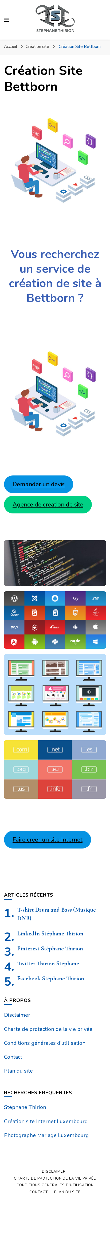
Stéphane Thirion (25, 1107)
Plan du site (18, 1070)
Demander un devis (39, 484)
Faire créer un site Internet (47, 839)
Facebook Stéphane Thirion (50, 978)
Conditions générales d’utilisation (44, 1043)
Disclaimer (17, 1015)
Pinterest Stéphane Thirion (50, 948)
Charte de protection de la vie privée (48, 1029)
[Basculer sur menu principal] (6, 20)
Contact (13, 1057)
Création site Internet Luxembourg (46, 1121)
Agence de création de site (48, 504)
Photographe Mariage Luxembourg (46, 1135)
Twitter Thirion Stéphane (48, 963)
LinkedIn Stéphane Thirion (50, 933)
